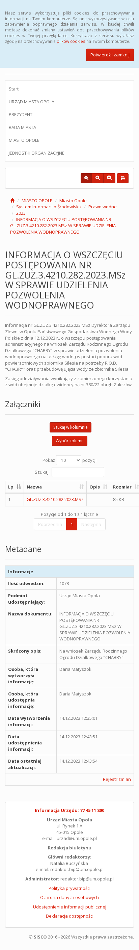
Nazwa (34, 487)
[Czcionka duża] (109, 178)
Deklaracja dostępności (69, 916)
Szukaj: (42, 472)
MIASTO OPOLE (24, 140)
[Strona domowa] (12, 200)
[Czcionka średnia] (98, 178)
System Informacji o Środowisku (48, 207)
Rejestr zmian (117, 779)
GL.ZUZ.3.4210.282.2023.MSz (55, 499)
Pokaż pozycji (69, 460)
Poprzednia (50, 524)
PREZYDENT (20, 114)
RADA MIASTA (22, 127)
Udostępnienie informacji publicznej (69, 907)
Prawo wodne (102, 207)
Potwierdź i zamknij (110, 55)
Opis (94, 487)
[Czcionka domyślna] (86, 178)
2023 (21, 213)
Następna (91, 524)
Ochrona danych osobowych (69, 897)
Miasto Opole (73, 200)
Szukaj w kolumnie (70, 427)
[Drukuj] (123, 178)
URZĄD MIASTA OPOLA (31, 102)
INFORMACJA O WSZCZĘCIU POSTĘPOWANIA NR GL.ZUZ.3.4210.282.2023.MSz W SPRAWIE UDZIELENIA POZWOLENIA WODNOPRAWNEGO (63, 225)
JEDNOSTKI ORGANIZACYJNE (36, 153)
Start (14, 89)
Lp (10, 487)
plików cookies (71, 41)
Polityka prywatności (69, 888)
